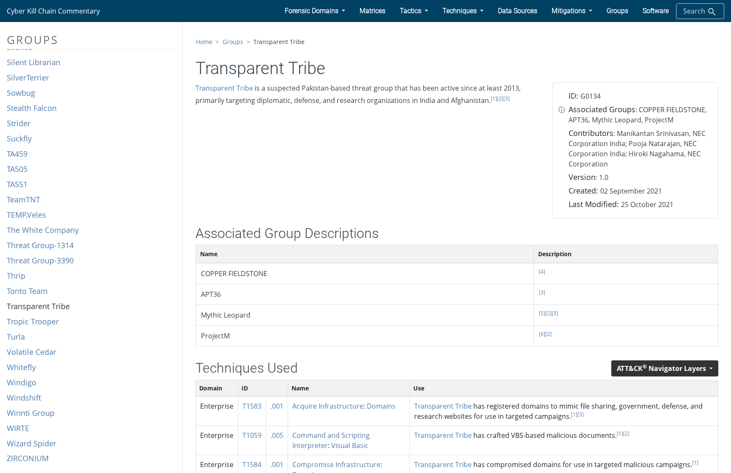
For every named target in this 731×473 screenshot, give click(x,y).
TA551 (17, 184)
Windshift (24, 398)
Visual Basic (349, 445)
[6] (542, 333)
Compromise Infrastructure (336, 464)
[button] (315, 11)
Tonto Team (27, 291)
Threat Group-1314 (40, 245)
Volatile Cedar (31, 352)
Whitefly (21, 367)
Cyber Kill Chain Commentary (53, 11)
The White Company (43, 230)
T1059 (251, 435)
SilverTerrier (28, 77)
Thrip (16, 276)
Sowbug (21, 93)
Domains (381, 406)
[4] (542, 271)
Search (695, 11)
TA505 (17, 169)
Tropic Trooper (33, 321)
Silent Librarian (33, 62)
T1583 (251, 406)
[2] (500, 98)
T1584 (251, 464)
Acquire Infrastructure (327, 406)
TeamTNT (23, 199)
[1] (494, 98)
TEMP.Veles (26, 215)
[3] (506, 98)
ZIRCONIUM (28, 458)
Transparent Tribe (38, 306)
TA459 (17, 154)
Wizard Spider (31, 443)
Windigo (21, 382)
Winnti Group (31, 413)
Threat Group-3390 (40, 260)
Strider (18, 123)
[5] (542, 313)
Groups (233, 42)
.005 (276, 435)
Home (204, 42)
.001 (276, 406)
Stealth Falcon (32, 108)
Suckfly (19, 138)
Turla (16, 337)
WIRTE (18, 428)
